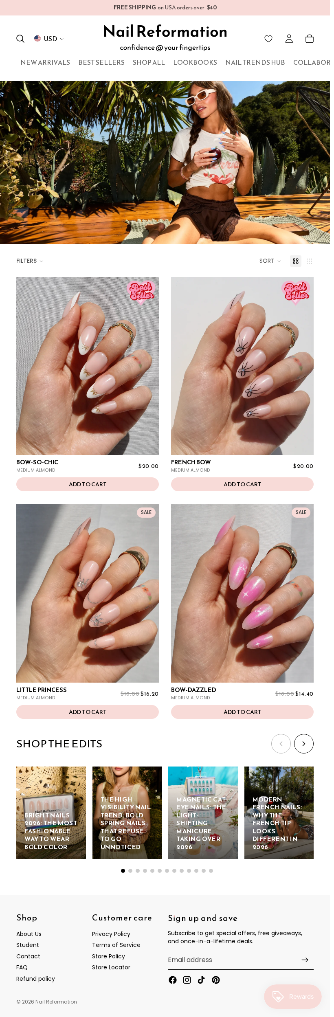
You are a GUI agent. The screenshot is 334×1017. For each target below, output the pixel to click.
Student (27, 945)
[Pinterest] (216, 979)
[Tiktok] (201, 979)
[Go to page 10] (189, 871)
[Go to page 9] (182, 871)
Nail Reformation (56, 1001)
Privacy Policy (111, 933)
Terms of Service (116, 945)
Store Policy (108, 956)
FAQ (22, 967)
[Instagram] (187, 979)
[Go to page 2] (130, 871)
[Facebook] (173, 979)
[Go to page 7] (167, 871)
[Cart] (309, 38)
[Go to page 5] (152, 871)
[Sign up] (305, 959)
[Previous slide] (28, 365)
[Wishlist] (268, 38)
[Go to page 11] (196, 871)
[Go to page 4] (145, 871)
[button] (270, 261)
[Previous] (281, 743)
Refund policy (35, 979)
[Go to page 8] (174, 871)
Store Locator (111, 967)
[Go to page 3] (138, 871)
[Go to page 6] (160, 871)
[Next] (304, 743)
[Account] (289, 39)
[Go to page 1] (123, 871)
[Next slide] (146, 365)
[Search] (20, 38)
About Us (29, 933)
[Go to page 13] (211, 871)
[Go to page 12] (204, 871)
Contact (28, 956)
